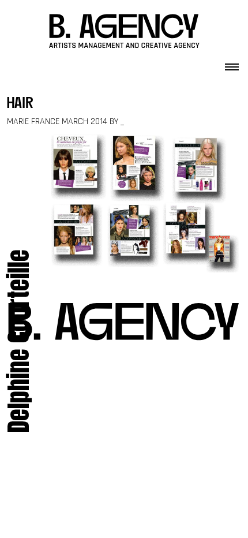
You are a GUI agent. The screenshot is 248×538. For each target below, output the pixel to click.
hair (20, 104)
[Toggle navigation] (232, 63)
